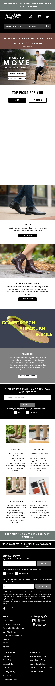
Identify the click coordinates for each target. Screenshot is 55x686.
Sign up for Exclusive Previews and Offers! (17, 559)
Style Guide (8, 660)
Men (17, 100)
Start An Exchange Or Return (12, 637)
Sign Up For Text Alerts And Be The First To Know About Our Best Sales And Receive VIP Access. (27, 581)
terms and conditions (35, 601)
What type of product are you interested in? (26, 409)
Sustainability (9, 675)
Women (38, 100)
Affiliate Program (10, 679)
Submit (27, 405)
